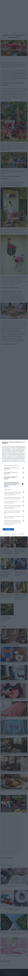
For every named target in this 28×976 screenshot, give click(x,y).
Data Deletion (6, 533)
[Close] (25, 442)
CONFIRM (8, 529)
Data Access (14, 533)
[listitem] (14, 465)
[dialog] (14, 488)
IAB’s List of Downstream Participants (15, 461)
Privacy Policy (21, 533)
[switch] (23, 468)
